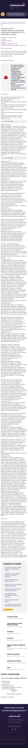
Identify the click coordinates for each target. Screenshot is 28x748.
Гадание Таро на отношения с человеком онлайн (13, 585)
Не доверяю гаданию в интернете (12, 687)
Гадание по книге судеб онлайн (12, 600)
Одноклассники (15, 729)
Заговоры (10, 631)
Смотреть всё (8, 609)
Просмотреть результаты (14, 694)
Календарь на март (6, 45)
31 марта (3, 42)
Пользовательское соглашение (15, 722)
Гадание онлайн (12, 616)
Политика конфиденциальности (14, 710)
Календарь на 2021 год (19, 45)
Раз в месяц (5, 684)
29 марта (3, 39)
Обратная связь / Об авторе (14, 707)
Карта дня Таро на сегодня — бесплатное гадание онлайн (13, 605)
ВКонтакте (12, 729)
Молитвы (10, 638)
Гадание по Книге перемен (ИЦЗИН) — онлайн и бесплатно (13, 575)
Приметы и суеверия (13, 654)
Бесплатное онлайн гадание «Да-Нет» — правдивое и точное (13, 569)
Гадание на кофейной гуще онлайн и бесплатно (13, 589)
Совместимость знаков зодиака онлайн (14, 624)
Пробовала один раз (8, 686)
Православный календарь (15, 87)
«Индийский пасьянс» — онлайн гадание (12, 580)
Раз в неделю (6, 682)
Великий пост (8, 48)
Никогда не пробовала (8, 689)
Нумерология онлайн (14, 661)
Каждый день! (6, 681)
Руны (8, 667)
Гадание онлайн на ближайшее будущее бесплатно (11, 595)
